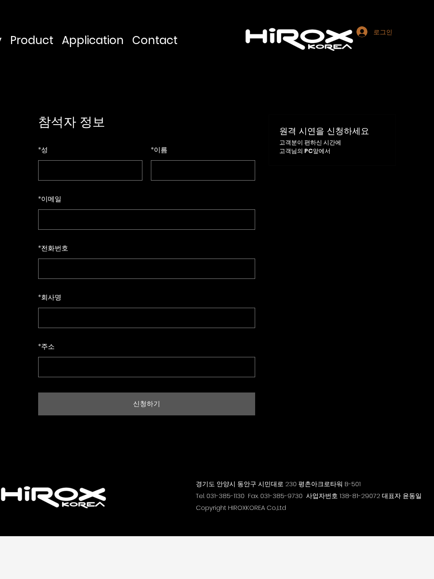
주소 (46, 346)
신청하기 (146, 404)
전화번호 (53, 248)
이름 (159, 150)
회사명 (49, 297)
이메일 (49, 199)
